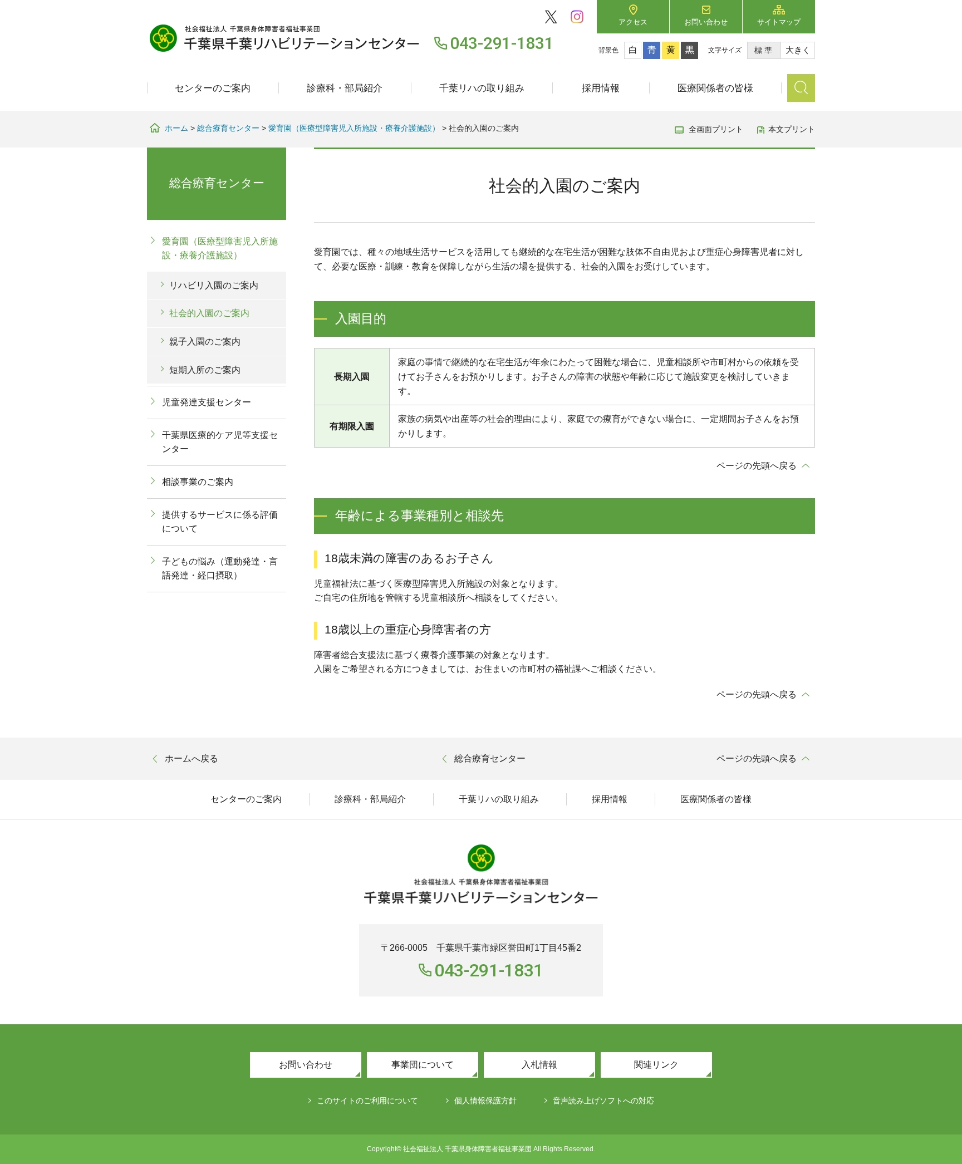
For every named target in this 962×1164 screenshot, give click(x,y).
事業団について (422, 1064)
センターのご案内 (213, 88)
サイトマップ (779, 22)
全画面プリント (716, 129)
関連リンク (656, 1064)
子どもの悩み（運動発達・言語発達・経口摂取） (220, 569)
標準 (764, 50)
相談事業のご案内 (197, 482)
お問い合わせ (706, 22)
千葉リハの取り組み (481, 88)
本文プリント (791, 129)
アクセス (633, 22)
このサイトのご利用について (367, 1100)
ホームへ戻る (191, 758)
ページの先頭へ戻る (756, 465)
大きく (798, 50)
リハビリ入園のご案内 (213, 285)
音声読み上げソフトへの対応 (603, 1100)
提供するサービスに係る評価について (220, 522)
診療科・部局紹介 (344, 88)
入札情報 (539, 1064)
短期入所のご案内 (204, 370)
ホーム (176, 128)
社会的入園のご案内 (209, 313)
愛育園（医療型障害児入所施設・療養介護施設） (354, 128)
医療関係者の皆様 (715, 88)
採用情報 (601, 88)
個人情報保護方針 (485, 1100)
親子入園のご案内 (204, 341)
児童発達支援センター (206, 402)
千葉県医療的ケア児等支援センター (220, 442)
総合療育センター (228, 128)
